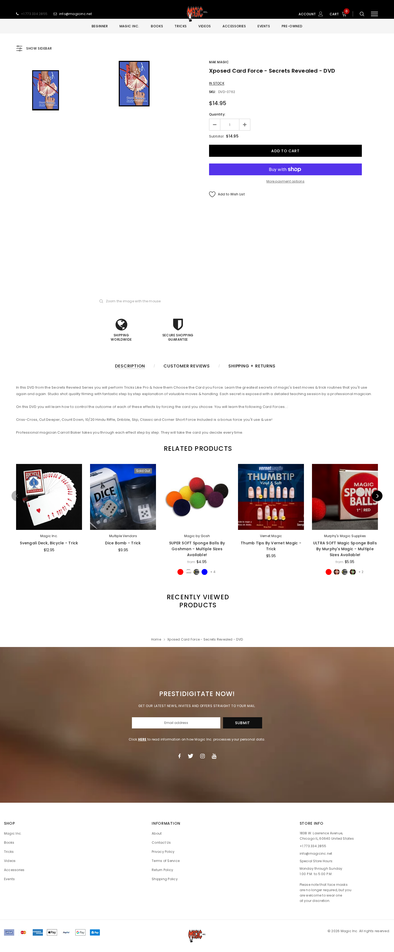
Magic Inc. (49, 536)
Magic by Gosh (197, 536)
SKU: (212, 92)
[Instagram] (202, 756)
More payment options (285, 181)
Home (156, 639)
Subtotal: (216, 136)
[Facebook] (179, 756)
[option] (134, 83)
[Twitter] (190, 756)
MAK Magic (219, 62)
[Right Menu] (374, 14)
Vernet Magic (271, 536)
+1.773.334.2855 (34, 14)
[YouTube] (214, 756)
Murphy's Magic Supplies (345, 536)
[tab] (197, 449)
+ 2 (360, 572)
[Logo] (197, 14)
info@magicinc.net (75, 14)
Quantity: (217, 114)
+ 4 (212, 572)
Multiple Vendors (123, 536)
